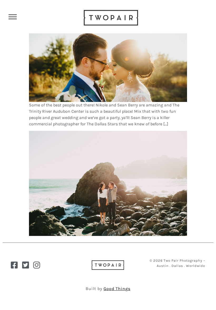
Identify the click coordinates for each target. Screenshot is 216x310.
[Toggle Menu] (12, 16)
